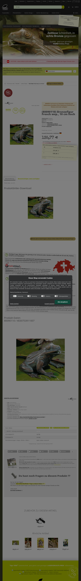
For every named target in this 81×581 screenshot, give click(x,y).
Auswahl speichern (49, 303)
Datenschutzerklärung (15, 292)
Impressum (25, 292)
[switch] (15, 296)
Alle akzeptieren (63, 302)
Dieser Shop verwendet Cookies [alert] (40, 278)
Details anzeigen (14, 303)
